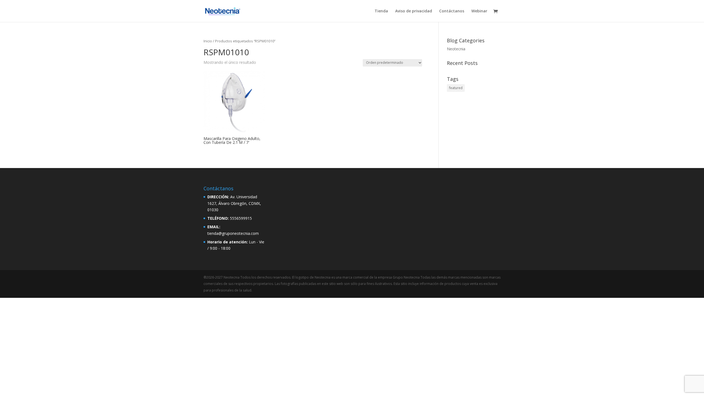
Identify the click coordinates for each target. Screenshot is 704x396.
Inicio (208, 40)
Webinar (479, 11)
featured (456, 88)
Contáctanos (451, 11)
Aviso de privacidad (413, 11)
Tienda (381, 11)
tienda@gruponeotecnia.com (233, 233)
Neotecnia (456, 48)
